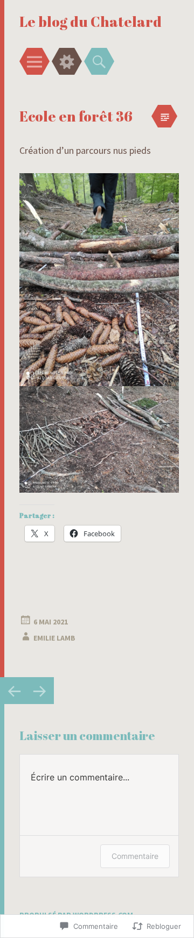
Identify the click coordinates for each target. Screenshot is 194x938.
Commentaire (135, 856)
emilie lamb (54, 638)
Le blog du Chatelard (90, 21)
